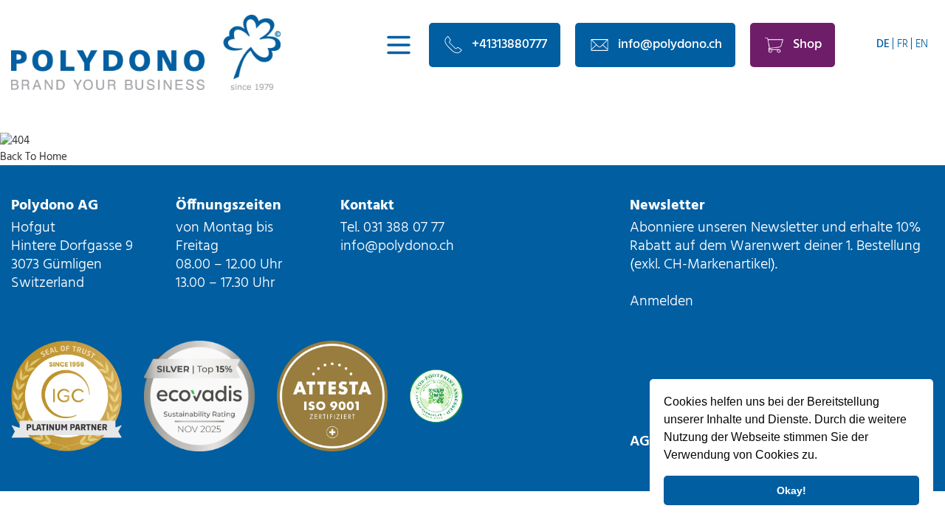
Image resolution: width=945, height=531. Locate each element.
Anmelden (661, 301)
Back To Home (33, 157)
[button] (822, 456)
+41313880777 (509, 44)
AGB (644, 442)
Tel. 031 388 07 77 (392, 228)
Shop (807, 44)
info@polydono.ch (670, 44)
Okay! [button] (791, 490)
